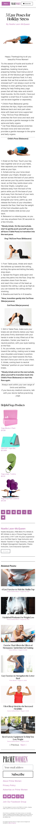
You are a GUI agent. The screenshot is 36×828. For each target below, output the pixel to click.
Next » (23, 745)
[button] (3, 512)
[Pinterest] (22, 796)
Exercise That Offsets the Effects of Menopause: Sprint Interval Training (18, 646)
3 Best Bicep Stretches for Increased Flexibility (18, 707)
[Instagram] (18, 796)
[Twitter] (9, 796)
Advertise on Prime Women (15, 789)
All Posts (5, 551)
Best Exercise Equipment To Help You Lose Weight (18, 738)
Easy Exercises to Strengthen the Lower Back (18, 677)
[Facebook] (5, 796)
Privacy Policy (9, 785)
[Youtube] (13, 796)
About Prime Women (12, 781)
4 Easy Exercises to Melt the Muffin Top (18, 589)
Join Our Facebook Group (14, 802)
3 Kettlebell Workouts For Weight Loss (18, 617)
